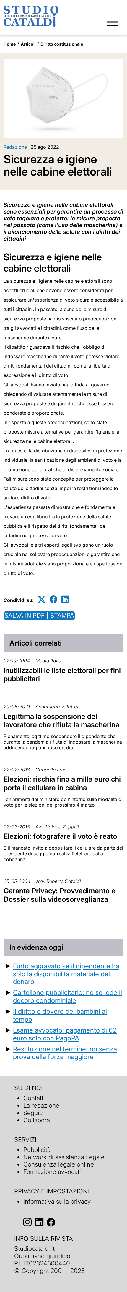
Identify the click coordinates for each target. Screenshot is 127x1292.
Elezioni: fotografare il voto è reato (60, 836)
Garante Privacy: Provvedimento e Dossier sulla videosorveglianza (59, 895)
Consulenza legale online (58, 1164)
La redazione (41, 1105)
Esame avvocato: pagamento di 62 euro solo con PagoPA (65, 1034)
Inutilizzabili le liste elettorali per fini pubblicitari (62, 674)
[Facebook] (53, 599)
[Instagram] (27, 1222)
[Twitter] (41, 599)
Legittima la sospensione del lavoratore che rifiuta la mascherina (61, 720)
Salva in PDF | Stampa (39, 615)
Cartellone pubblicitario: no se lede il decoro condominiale (67, 996)
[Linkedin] (65, 599)
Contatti (34, 1098)
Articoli (28, 44)
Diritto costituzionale (61, 44)
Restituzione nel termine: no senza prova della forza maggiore (65, 1053)
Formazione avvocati (52, 1171)
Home (10, 44)
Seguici (33, 1112)
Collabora (36, 1120)
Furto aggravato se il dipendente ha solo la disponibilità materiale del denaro (66, 974)
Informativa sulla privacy (57, 1201)
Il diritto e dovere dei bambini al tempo (60, 1015)
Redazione (15, 147)
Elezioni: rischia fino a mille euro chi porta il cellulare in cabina (62, 783)
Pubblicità (37, 1149)
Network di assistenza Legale (64, 1157)
